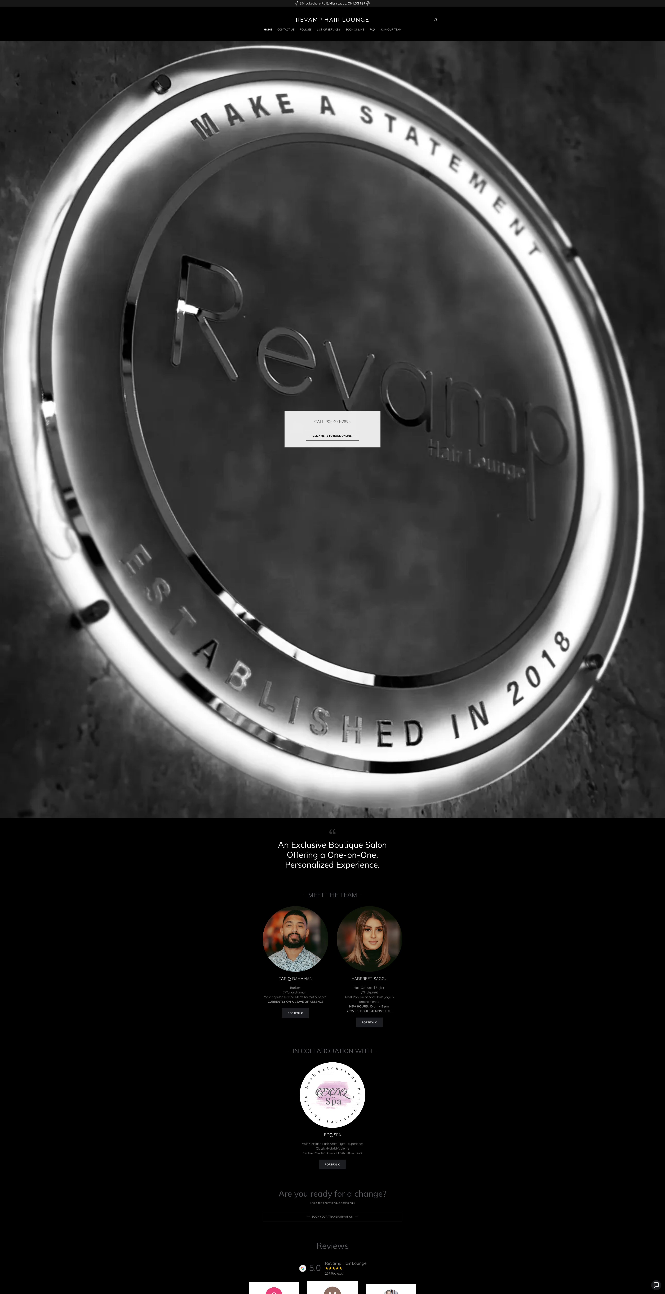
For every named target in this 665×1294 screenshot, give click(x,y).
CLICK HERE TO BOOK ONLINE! (332, 435)
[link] (332, 21)
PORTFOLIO (332, 1164)
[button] (435, 19)
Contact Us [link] (285, 29)
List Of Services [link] (328, 29)
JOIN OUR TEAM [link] (390, 29)
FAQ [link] (372, 29)
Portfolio (295, 1013)
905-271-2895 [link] (338, 421)
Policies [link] (305, 29)
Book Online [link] (354, 29)
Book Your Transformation (332, 1216)
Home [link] (268, 29)
